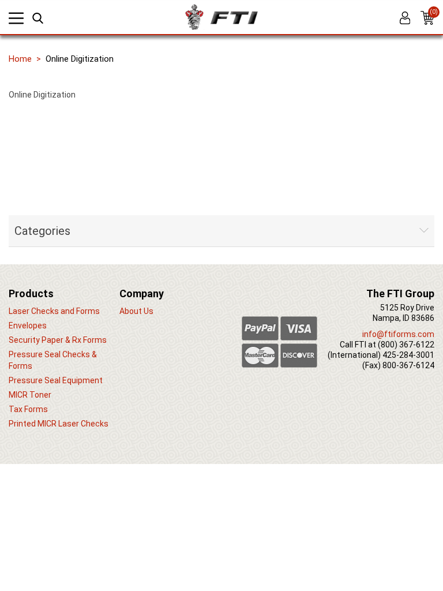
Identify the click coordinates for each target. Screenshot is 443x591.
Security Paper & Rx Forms (58, 340)
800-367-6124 (408, 365)
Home (20, 59)
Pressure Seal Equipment (56, 380)
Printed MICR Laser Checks (58, 423)
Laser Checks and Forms (54, 311)
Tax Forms (28, 409)
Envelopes (28, 325)
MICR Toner (30, 394)
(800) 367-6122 (406, 344)
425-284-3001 (408, 355)
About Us (136, 311)
